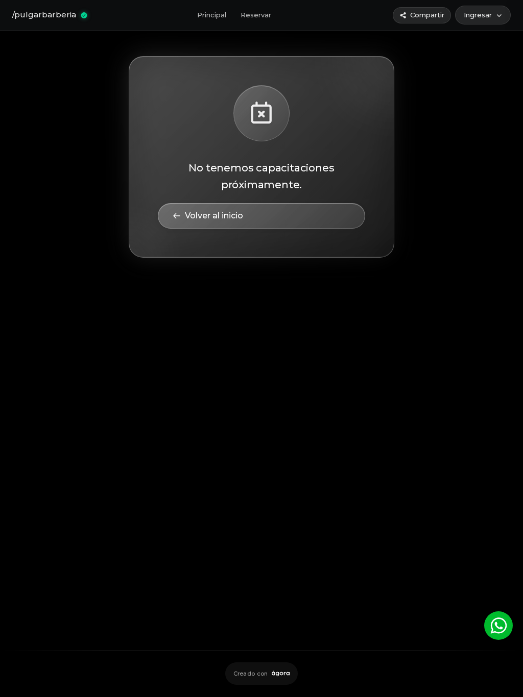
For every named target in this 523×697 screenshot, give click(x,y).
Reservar (256, 15)
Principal (211, 15)
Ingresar (478, 15)
